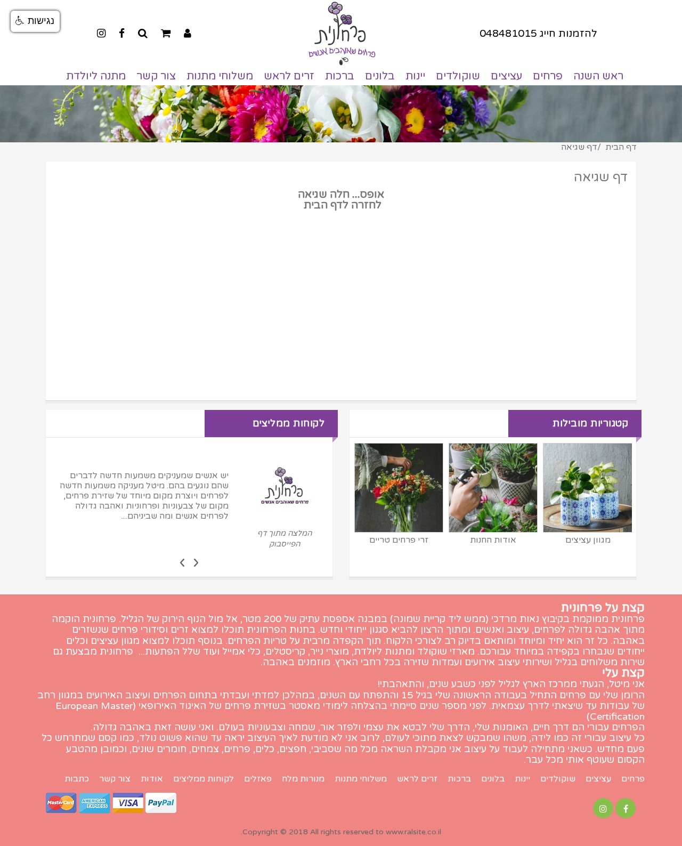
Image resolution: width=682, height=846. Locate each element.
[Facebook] (122, 33)
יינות (415, 76)
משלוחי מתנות (219, 76)
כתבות (76, 779)
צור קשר (156, 76)
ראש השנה (598, 76)
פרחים (548, 76)
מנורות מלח (303, 779)
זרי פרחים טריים (398, 540)
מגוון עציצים (588, 540)
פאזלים (258, 779)
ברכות (339, 76)
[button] (35, 21)
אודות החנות (493, 540)
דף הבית (621, 147)
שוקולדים (458, 76)
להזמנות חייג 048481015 (538, 33)
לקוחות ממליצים (203, 779)
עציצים (506, 76)
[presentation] (196, 562)
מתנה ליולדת (96, 76)
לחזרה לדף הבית (341, 205)
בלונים (380, 76)
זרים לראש (289, 76)
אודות (152, 779)
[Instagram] (101, 33)
